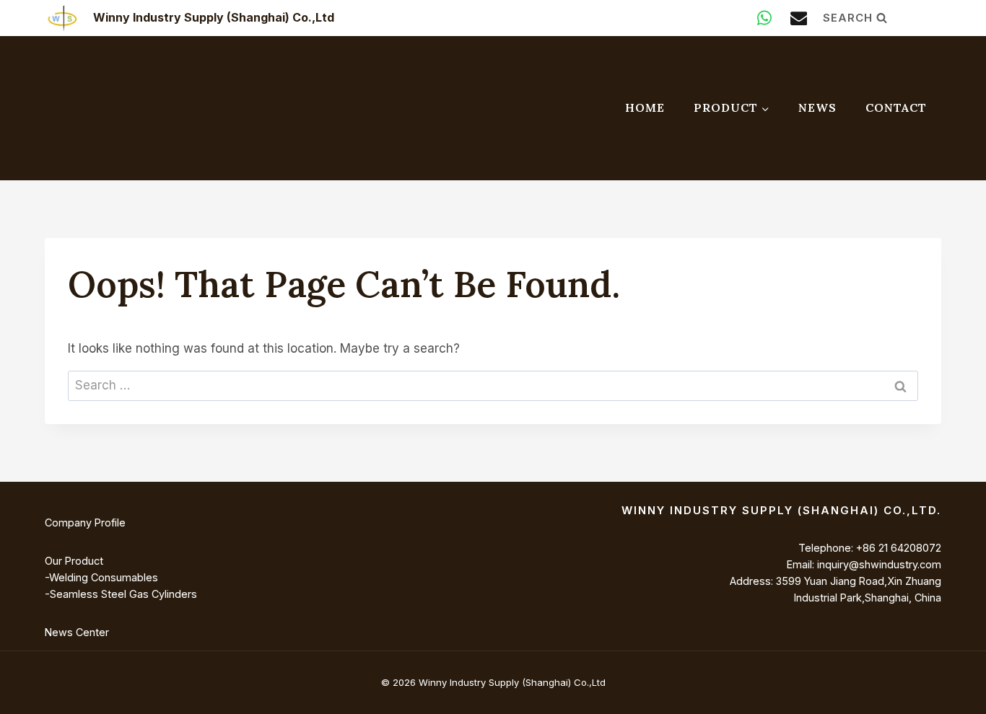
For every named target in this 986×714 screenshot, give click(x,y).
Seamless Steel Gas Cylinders (123, 594)
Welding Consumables (103, 577)
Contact (896, 107)
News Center (77, 632)
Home (645, 107)
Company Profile (85, 522)
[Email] (799, 18)
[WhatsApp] (765, 18)
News (817, 107)
